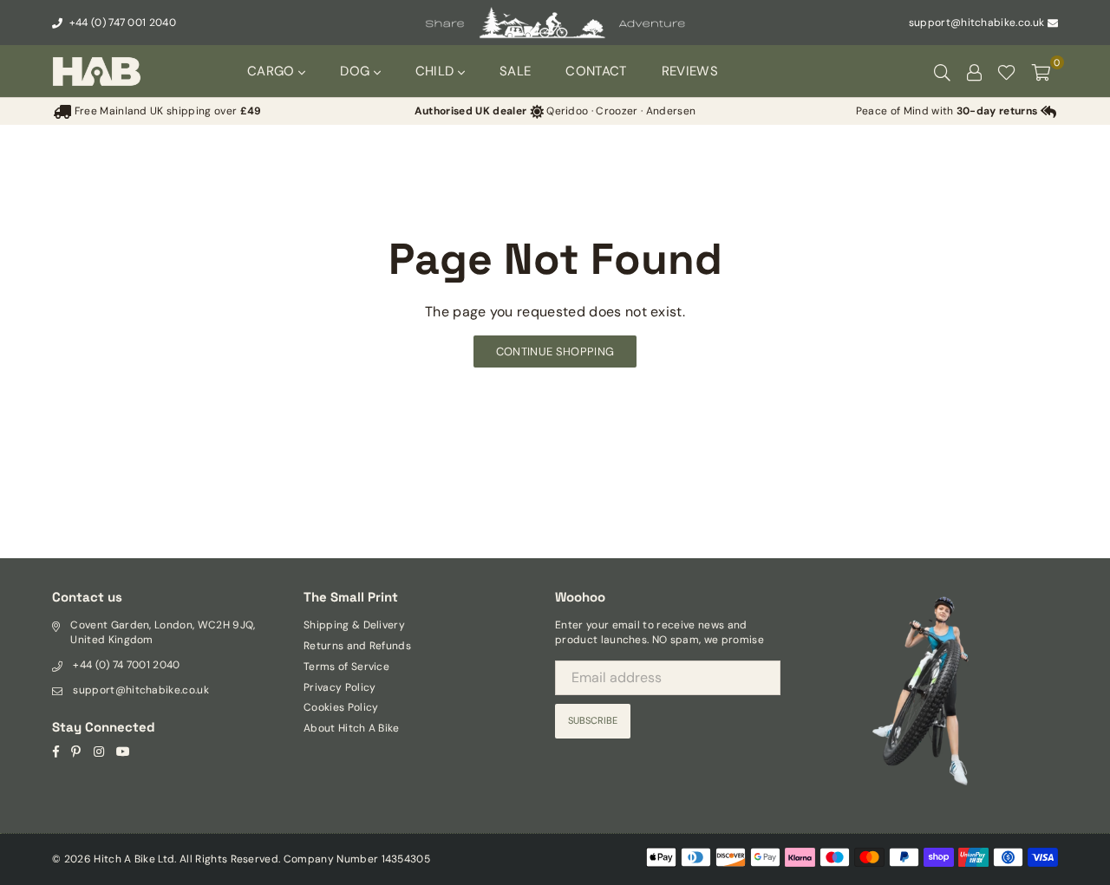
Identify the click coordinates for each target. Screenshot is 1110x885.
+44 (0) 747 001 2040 (121, 22)
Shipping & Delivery (354, 625)
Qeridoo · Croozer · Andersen (555, 111)
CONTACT (595, 71)
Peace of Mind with (947, 111)
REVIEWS (690, 71)
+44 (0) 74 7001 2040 (126, 665)
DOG (356, 71)
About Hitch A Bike (352, 728)
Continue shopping (555, 351)
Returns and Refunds (357, 646)
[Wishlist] (1006, 71)
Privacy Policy (339, 687)
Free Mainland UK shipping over (166, 111)
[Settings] (973, 71)
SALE (515, 71)
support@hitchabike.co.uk (977, 22)
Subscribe (592, 720)
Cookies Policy (341, 707)
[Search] (942, 71)
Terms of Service (346, 667)
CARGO (272, 71)
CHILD (436, 71)
